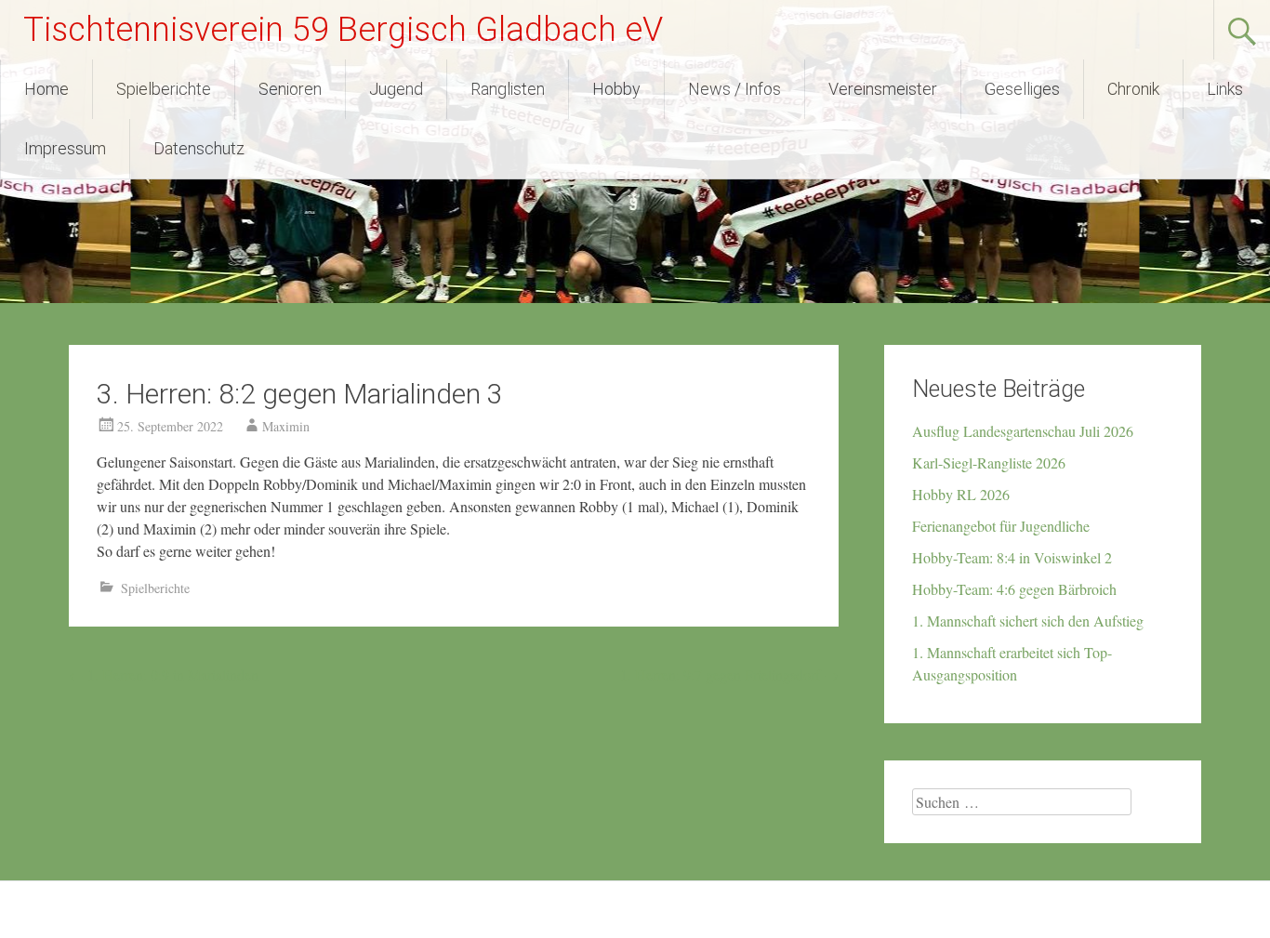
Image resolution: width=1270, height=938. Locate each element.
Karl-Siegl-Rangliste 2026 (988, 462)
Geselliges (1022, 89)
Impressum (65, 148)
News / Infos (734, 89)
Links (1225, 89)
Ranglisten (507, 89)
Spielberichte (163, 89)
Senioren (290, 89)
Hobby (616, 89)
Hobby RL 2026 (961, 494)
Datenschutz (199, 148)
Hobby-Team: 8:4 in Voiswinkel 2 (1012, 557)
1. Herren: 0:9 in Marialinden (163, 674)
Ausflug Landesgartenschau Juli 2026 (1022, 431)
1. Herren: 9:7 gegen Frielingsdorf (729, 674)
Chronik (1133, 89)
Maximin (286, 426)
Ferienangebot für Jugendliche (1001, 525)
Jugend (396, 89)
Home (46, 89)
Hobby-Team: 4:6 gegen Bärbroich (1014, 589)
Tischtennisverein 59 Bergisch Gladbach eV (343, 29)
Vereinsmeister (882, 89)
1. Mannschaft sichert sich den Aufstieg (1028, 620)
